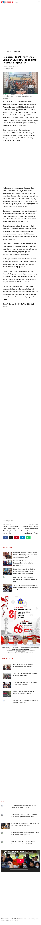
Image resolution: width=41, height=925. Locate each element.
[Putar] (3, 870)
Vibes (16, 920)
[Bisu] (34, 870)
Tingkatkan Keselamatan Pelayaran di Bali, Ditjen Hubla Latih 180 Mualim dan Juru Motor (25, 588)
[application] (20, 861)
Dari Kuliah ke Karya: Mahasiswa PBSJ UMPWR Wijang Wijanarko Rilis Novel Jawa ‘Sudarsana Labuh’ (25, 555)
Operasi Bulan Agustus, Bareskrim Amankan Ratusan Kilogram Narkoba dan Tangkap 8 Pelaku (29, 529)
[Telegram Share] (22, 537)
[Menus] (38, 2)
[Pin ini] (16, 537)
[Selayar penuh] (38, 870)
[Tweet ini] (11, 537)
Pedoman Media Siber (23, 918)
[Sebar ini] (5, 537)
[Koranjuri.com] (9, 2)
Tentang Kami (34, 918)
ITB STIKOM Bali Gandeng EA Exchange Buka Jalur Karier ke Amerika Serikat (23, 563)
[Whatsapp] (28, 537)
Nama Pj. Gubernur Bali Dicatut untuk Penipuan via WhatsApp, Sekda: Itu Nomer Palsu (11, 529)
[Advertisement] (20, 27)
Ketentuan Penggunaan (7, 920)
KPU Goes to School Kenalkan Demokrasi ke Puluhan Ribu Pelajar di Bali (25, 579)
